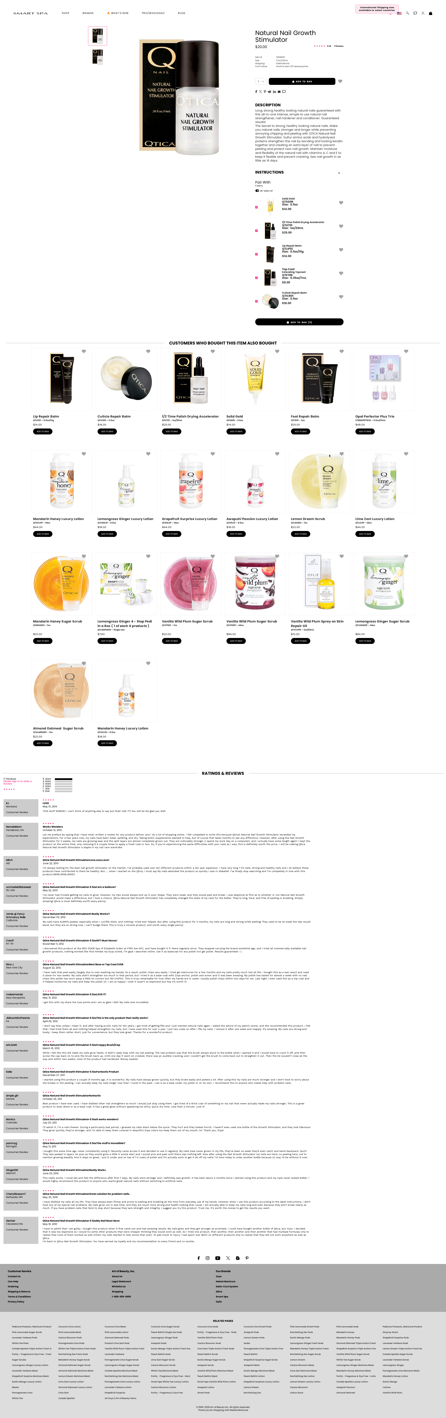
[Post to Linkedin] (274, 91)
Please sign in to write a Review (17, 782)
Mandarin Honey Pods (348, 1338)
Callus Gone (296, 1393)
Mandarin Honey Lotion (395, 1376)
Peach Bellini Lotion (254, 1376)
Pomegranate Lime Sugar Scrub (122, 1360)
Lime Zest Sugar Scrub (163, 1360)
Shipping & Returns (19, 1292)
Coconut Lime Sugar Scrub (165, 1327)
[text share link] (284, 91)
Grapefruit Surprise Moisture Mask (30, 1376)
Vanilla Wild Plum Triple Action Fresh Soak (124, 1349)
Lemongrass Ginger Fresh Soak (306, 1343)
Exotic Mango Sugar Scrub (211, 1360)
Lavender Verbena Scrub (396, 1360)
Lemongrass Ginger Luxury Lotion (30, 1365)
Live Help (13, 1282)
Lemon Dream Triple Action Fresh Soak (402, 1349)
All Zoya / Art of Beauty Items (120, 1398)
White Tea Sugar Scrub (348, 1360)
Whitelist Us (119, 1287)
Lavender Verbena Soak (395, 1343)
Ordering (13, 1287)
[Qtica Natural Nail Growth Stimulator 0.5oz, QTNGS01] (97, 35)
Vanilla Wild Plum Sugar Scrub (352, 1354)
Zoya (219, 1276)
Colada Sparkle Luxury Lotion (352, 1382)
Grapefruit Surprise (115, 1393)
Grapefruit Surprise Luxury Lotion (261, 1382)
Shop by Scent (390, 1332)
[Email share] (279, 91)
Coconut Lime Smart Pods (258, 1327)
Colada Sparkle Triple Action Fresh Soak (31, 1349)
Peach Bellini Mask (207, 1376)
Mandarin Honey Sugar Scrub (74, 1360)
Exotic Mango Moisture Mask (259, 1371)
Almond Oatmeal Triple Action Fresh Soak (356, 1343)
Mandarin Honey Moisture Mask (353, 1371)
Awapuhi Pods (251, 1332)
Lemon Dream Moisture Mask (74, 1376)
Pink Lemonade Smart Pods (304, 1327)
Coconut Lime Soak (207, 1327)
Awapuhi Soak (158, 1343)
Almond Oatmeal (345, 1393)
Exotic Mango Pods (300, 1338)
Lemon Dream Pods (254, 1338)
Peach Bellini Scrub (207, 1354)
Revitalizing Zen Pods (301, 1332)
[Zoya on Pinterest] (247, 1257)
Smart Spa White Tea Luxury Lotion (170, 1382)
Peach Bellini (250, 1354)
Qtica (219, 1292)
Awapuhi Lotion (205, 1387)
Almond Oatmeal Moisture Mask (75, 1371)
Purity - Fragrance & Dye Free (167, 1393)
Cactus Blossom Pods (70, 1338)
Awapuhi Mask (252, 1365)
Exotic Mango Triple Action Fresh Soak (170, 1349)
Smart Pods (203, 1393)
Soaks (247, 1343)
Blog (182, 13)
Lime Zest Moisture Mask (303, 1371)
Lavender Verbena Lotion (118, 1387)
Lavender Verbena (114, 1354)
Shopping (117, 1292)
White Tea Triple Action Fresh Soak (77, 1349)
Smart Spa (222, 1297)
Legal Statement (121, 1282)
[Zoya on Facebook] (198, 1257)
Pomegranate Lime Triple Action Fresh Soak (263, 1349)
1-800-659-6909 (121, 1297)
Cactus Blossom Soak (209, 1343)
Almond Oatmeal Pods (117, 1338)
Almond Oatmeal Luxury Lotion (75, 1387)
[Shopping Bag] (431, 13)
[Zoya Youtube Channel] (218, 1257)
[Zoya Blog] (237, 1257)
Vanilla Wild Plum (392, 1393)
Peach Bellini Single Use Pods (166, 1332)
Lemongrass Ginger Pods (164, 1338)
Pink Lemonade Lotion (116, 1332)
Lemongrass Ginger (393, 1365)
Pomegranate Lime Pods (71, 1343)
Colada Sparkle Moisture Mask (121, 1371)
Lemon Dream (297, 1360)
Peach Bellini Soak (161, 1354)
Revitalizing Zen (252, 1393)
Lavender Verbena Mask (25, 1371)
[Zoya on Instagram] (207, 1257)
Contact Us (14, 1276)
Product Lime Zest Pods (117, 1343)
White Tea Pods (20, 1343)
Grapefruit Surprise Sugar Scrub (261, 1360)
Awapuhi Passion (345, 1387)
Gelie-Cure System (227, 1287)
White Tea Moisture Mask (164, 1371)
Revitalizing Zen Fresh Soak (73, 1354)
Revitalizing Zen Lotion (302, 1376)
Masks (15, 1387)
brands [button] (88, 13)
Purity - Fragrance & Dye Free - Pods (217, 1332)
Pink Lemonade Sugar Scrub (27, 1332)
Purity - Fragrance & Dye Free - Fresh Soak (31, 1354)
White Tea (17, 1398)
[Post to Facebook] (256, 91)
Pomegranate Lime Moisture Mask (401, 1371)
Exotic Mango (390, 1382)
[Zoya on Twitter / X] (228, 1257)
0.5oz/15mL (271, 60)
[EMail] (279, 91)
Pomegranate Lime (22, 1393)
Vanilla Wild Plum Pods (210, 1338)
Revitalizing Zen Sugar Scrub (305, 1354)
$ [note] (286, 209)
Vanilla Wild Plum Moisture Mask (215, 1371)
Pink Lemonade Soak (347, 1327)
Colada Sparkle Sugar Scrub (398, 1354)
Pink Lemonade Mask (69, 1332)
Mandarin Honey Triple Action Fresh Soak (309, 1349)
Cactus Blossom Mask (302, 1365)
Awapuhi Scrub (205, 1365)
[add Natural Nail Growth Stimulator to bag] (340, 81)
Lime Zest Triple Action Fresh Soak (215, 1349)
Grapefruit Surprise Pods (396, 1338)
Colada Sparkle (66, 1398)
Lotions (387, 1387)
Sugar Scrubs (19, 1360)
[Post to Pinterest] (265, 91)
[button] (30, 13)
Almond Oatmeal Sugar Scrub (74, 1365)
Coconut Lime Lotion (69, 1327)
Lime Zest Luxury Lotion (71, 1382)
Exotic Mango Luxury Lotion (27, 1382)
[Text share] (284, 91)
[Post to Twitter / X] (260, 91)
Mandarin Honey (345, 1332)
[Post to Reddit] (269, 91)
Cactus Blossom (299, 1387)
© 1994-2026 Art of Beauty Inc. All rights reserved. (223, 1408)
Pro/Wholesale (153, 13)
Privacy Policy (16, 1302)
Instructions (269, 172)
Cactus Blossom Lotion (163, 1387)
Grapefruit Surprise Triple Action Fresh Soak (356, 1349)
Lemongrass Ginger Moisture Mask (355, 1365)
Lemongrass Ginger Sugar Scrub (122, 1365)
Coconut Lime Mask (115, 1327)
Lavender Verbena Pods (24, 1338)
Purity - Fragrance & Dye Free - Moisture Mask (170, 1376)
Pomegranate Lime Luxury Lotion (122, 1382)
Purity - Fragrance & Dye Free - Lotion (356, 1376)
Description (268, 105)
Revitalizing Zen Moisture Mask (121, 1376)
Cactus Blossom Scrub (163, 1365)
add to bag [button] (290, 82)
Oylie (219, 1302)
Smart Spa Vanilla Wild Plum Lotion (216, 1382)
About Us (117, 1276)
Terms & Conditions (19, 1297)
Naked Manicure (225, 1282)
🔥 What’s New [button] (118, 13)
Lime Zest (63, 1393)
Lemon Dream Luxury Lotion (305, 1382)
